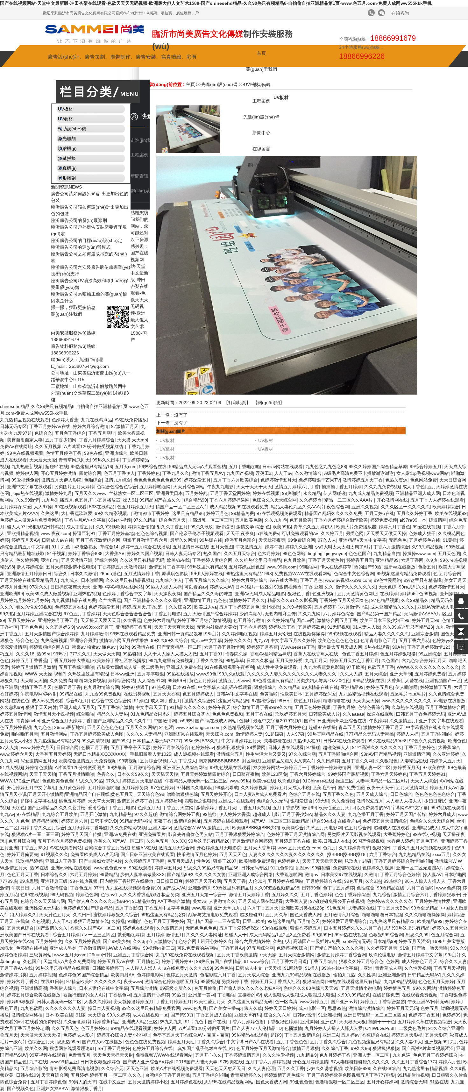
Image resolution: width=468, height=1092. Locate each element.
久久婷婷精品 (280, 620)
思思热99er (68, 1041)
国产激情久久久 (51, 928)
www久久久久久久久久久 (406, 700)
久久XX (178, 841)
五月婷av (350, 1035)
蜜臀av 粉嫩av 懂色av (94, 647)
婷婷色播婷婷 (13, 954)
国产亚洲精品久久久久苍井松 (56, 807)
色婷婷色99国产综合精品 (88, 907)
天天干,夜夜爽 (240, 533)
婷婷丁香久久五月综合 (42, 827)
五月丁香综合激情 (115, 707)
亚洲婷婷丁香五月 (134, 627)
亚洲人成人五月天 (77, 707)
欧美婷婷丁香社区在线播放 (119, 660)
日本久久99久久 (133, 774)
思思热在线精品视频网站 (228, 1081)
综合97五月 (77, 700)
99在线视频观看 (71, 506)
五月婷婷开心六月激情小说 (341, 607)
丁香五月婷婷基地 (116, 533)
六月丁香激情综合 (49, 887)
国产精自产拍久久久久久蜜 (337, 948)
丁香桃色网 (120, 994)
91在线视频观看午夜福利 (229, 667)
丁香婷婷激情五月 (242, 1055)
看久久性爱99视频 (34, 607)
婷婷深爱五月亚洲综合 (344, 921)
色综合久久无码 (272, 800)
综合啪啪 (85, 714)
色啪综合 (93, 479)
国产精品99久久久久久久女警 (196, 874)
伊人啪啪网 (406, 687)
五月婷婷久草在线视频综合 (424, 1021)
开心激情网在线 (392, 500)
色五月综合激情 (249, 620)
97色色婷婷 (162, 787)
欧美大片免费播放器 (356, 526)
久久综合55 (180, 607)
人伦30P (256, 881)
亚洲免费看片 (152, 834)
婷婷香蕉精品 (106, 1021)
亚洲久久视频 (364, 506)
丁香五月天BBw (392, 907)
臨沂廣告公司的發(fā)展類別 (79, 220)
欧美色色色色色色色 (338, 640)
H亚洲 (366, 968)
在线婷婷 (389, 593)
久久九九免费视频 (382, 486)
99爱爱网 (256, 747)
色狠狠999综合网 (386, 934)
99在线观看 (140, 867)
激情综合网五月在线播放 (123, 640)
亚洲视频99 (436, 1041)
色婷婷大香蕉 (65, 419)
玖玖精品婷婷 (29, 861)
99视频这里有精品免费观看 (404, 573)
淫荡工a (264, 473)
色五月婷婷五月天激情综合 (263, 1048)
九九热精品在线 (414, 854)
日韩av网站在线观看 (282, 466)
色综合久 (43, 433)
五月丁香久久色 (338, 794)
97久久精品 (144, 520)
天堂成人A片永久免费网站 (69, 961)
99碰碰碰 (321, 867)
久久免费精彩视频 (128, 827)
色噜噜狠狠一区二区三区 (339, 1081)
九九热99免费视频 (103, 693)
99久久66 (360, 1048)
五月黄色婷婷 (72, 787)
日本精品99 (384, 941)
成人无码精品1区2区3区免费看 (279, 934)
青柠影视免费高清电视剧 (74, 1068)
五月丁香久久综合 (328, 1041)
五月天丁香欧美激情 (237, 954)
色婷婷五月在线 (70, 607)
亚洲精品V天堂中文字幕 (362, 540)
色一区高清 (286, 1001)
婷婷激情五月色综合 (284, 1075)
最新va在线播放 (399, 566)
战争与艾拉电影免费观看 (212, 914)
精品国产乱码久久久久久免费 (333, 513)
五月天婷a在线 (379, 513)
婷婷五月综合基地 (191, 714)
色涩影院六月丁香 (218, 974)
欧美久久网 (36, 1048)
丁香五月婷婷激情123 (428, 647)
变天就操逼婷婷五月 (133, 1001)
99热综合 (393, 881)
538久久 (210, 740)
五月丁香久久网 (357, 760)
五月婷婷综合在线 (324, 881)
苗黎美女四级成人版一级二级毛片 (130, 667)
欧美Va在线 (178, 560)
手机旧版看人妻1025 (150, 754)
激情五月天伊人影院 (61, 479)
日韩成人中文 (249, 968)
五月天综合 (376, 673)
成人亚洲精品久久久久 (392, 607)
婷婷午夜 (274, 546)
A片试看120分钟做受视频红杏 (94, 446)
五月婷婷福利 (168, 800)
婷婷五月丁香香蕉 (29, 660)
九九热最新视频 (27, 466)
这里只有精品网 (233, 700)
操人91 (130, 500)
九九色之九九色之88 (325, 466)
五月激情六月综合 (341, 914)
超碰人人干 (235, 934)
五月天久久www (90, 493)
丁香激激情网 (92, 948)
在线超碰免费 (385, 994)
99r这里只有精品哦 (423, 580)
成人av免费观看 (47, 700)
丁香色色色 (31, 627)
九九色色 (43, 727)
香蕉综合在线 (375, 1035)
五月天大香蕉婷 (259, 847)
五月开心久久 (208, 1055)
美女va (199, 901)
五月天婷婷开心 (216, 794)
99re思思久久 (412, 586)
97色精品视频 (385, 600)
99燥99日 (177, 680)
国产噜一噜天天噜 (430, 948)
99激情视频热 (287, 586)
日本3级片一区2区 (253, 586)
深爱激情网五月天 (38, 760)
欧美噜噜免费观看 (257, 861)
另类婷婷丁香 (235, 981)
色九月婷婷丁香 (335, 1055)
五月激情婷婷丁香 (141, 573)
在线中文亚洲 (112, 1081)
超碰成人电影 (266, 814)
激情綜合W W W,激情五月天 (202, 827)
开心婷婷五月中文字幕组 (31, 787)
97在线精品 (28, 814)
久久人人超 (351, 673)
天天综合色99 (150, 794)
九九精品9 (306, 1055)
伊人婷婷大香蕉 (234, 814)
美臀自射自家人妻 (25, 439)
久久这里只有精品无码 (142, 560)
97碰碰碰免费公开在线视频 (337, 901)
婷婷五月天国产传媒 (406, 814)
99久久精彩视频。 (113, 513)
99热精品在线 (390, 887)
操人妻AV (432, 874)
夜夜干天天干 (380, 787)
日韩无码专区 (13, 426)
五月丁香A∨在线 (16, 968)
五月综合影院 (33, 1068)
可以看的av (195, 586)
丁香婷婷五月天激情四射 (121, 566)
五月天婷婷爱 (289, 660)
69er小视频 (119, 520)
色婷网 (392, 961)
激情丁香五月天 (36, 687)
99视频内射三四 (159, 948)
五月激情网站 (54, 734)
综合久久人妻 (453, 961)
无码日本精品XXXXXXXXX (100, 754)
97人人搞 (9, 747)
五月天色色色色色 (105, 727)
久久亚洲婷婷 (446, 754)
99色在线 (93, 453)
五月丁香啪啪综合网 (338, 754)
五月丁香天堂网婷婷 (230, 493)
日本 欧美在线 (59, 1014)
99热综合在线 (153, 466)
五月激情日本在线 (190, 546)
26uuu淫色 (110, 573)
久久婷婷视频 (254, 787)
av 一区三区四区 (98, 934)
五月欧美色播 (248, 520)
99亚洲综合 (429, 653)
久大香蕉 (132, 620)
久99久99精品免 (353, 994)
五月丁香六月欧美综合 (235, 479)
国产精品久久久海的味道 (207, 593)
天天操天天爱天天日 (101, 620)
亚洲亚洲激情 (391, 974)
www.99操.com (282, 566)
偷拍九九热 (344, 974)
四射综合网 (90, 473)
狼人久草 (253, 1008)
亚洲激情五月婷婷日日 (29, 573)
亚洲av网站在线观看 (71, 867)
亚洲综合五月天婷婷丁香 (66, 720)
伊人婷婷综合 (30, 566)
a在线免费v (268, 533)
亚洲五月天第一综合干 (204, 894)
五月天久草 (276, 914)
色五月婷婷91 (94, 1028)
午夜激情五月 (249, 546)
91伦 (124, 647)
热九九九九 (171, 1021)
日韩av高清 (304, 1014)
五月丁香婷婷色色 (48, 1081)
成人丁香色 (413, 486)
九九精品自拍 (386, 553)
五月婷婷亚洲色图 (246, 566)
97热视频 (161, 687)
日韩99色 (311, 887)
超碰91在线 (56, 466)
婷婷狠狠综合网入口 (49, 647)
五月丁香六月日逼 (289, 961)
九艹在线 (38, 1061)
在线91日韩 (52, 981)
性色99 (203, 861)
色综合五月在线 (304, 794)
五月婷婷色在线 (424, 540)
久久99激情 (27, 500)
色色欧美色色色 (57, 780)
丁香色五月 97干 (86, 887)
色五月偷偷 (205, 988)
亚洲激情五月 (197, 600)
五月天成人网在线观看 (260, 901)
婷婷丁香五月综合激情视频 (204, 620)
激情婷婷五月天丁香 (363, 479)
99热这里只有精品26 (209, 841)
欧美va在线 (263, 780)
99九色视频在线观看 (230, 767)
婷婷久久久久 (237, 640)
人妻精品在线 (413, 760)
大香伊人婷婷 (400, 841)
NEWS (75, 186)
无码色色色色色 (201, 928)
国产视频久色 (20, 1088)
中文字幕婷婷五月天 (241, 740)
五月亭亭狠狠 (150, 673)
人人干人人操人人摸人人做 (170, 653)
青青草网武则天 (74, 459)
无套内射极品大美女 (217, 627)
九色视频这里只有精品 (370, 1041)
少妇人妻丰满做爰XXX (142, 874)
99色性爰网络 (387, 580)
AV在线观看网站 (66, 847)
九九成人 (69, 580)
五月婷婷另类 (135, 787)
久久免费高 (61, 680)
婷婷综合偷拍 (140, 526)
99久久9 (458, 948)
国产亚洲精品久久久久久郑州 (152, 600)
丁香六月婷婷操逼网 (229, 500)
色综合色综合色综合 (117, 486)
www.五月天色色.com (299, 847)
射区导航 (251, 760)
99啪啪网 (308, 566)
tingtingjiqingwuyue (327, 553)
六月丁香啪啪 (420, 887)
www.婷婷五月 (314, 1001)
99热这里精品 (281, 921)
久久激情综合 (308, 473)
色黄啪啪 (269, 693)
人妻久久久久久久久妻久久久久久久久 (286, 854)
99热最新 (117, 767)
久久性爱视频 (417, 968)
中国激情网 (165, 720)
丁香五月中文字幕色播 (167, 907)
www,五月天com (70, 954)
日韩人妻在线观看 (286, 747)
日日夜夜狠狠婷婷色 (100, 1061)
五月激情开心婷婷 (151, 994)
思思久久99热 (89, 780)
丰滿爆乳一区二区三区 (210, 520)
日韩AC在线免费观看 (344, 740)
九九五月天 (316, 660)
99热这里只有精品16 (91, 466)
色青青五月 (79, 1055)
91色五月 (336, 907)
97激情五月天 (124, 426)
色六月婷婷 (269, 553)
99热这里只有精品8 (206, 566)
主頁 (190, 84)
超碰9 (276, 1035)
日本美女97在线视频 (341, 874)
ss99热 (186, 720)
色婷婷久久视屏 (378, 867)
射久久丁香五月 (172, 526)
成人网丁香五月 (166, 700)
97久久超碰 (145, 814)
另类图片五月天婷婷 (74, 486)
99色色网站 (293, 553)
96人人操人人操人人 (425, 881)
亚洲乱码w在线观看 (183, 734)
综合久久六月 (277, 1014)
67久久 (113, 780)
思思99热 (337, 1008)
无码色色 (398, 540)
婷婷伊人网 (27, 473)
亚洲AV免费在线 (120, 834)
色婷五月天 (149, 807)
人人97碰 (295, 734)
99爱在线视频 (426, 526)
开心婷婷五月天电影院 (219, 847)
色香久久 (106, 774)
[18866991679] (371, 12)
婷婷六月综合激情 (91, 426)
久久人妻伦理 (261, 1068)
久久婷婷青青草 (354, 847)
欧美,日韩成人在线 (331, 841)
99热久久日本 (106, 459)
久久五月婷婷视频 (82, 941)
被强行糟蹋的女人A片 (84, 994)
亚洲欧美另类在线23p (302, 907)
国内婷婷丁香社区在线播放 (126, 881)
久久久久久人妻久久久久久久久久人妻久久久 (292, 673)
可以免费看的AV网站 (197, 948)
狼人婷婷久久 (23, 914)
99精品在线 (71, 693)
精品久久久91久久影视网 (292, 600)
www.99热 (240, 780)
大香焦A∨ (114, 553)
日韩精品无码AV (424, 974)
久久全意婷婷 (76, 1021)
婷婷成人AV (221, 586)
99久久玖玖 (201, 526)
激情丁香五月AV (208, 473)
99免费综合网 (301, 540)
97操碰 (313, 747)
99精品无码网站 (135, 821)
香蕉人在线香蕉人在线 (316, 653)
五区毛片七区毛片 (408, 693)
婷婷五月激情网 (15, 714)
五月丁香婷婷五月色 (239, 607)
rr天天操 (268, 954)
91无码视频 (338, 627)
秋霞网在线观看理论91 (72, 1048)
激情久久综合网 (200, 700)
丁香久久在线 (209, 660)
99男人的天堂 (82, 1081)
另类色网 (355, 533)
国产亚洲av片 (344, 1001)
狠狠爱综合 (301, 800)
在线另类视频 (137, 693)
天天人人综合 (423, 780)
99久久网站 (424, 988)
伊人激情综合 (162, 941)
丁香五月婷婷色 (420, 747)
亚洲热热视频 (86, 593)
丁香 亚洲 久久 (318, 586)
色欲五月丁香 (380, 667)
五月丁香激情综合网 (445, 707)
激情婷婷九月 (58, 493)
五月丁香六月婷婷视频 (267, 1061)
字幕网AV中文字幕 (409, 807)
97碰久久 (38, 586)
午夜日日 (20, 887)
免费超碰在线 (346, 867)
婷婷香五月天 (359, 560)
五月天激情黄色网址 (357, 593)
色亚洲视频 (323, 593)
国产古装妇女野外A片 (100, 861)
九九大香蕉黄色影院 (324, 667)
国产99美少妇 (116, 941)
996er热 (191, 740)
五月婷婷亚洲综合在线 (39, 613)
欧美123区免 (274, 774)
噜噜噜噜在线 (336, 700)
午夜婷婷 (378, 720)
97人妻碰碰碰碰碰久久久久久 (360, 1061)
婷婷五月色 (217, 513)
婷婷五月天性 (181, 1041)
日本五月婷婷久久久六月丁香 (353, 928)
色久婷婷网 (27, 560)
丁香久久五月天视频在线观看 (422, 847)
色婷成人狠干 (422, 533)
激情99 (309, 807)
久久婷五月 (332, 533)
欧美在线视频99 (451, 513)
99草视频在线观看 (47, 1055)
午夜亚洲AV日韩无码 (428, 1001)
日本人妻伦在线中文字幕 (103, 988)
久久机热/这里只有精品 (258, 560)
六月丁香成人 (182, 760)
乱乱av (302, 867)
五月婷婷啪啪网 (155, 486)
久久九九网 (309, 613)
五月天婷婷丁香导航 (87, 827)
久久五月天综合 (239, 553)
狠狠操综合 (265, 687)
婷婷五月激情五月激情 (33, 667)
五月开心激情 (93, 814)
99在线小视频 (426, 834)
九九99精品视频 (400, 981)
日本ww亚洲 (122, 673)
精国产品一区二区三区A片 (181, 506)
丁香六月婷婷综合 (97, 439)
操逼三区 (344, 780)
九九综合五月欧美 (60, 814)
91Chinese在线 (317, 780)
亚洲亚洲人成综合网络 (185, 767)
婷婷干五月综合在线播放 (145, 546)
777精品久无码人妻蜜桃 (370, 734)
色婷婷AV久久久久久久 (389, 901)
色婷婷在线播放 (31, 948)
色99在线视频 (34, 894)
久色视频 (41, 921)
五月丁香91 (211, 653)
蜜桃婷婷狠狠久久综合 (115, 914)
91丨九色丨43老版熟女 (74, 546)
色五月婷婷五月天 (135, 506)
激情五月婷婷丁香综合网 (341, 954)
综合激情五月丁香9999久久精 (262, 707)
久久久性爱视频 (278, 1055)
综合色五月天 (172, 520)
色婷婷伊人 (288, 861)
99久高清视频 (95, 740)
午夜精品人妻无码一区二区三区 (196, 780)
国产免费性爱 (350, 787)
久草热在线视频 (407, 707)
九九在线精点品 (96, 419)
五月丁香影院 (128, 907)
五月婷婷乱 (196, 493)
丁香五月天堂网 (178, 807)
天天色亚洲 (137, 1068)
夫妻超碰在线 (277, 740)
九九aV (261, 640)
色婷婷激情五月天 (278, 479)
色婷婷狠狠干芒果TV (319, 479)
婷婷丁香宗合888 (85, 553)
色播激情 (293, 1028)
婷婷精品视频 (45, 821)
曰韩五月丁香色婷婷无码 (420, 714)
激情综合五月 (229, 754)
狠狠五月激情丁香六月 (145, 540)
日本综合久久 (54, 874)
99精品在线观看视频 (131, 1028)
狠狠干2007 (225, 861)
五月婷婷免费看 (430, 673)
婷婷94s (408, 593)
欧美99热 (282, 526)
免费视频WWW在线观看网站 (302, 573)
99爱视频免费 (25, 479)
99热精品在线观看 (249, 1035)
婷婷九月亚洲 (13, 586)
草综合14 (109, 546)
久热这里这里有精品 (88, 673)
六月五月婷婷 (83, 874)
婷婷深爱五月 (197, 479)
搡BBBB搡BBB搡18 (347, 854)
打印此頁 (237, 402)
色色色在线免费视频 (145, 1041)
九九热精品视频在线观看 (24, 419)
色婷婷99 (451, 1014)
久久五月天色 (65, 1028)
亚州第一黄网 (201, 994)
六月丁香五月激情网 (224, 647)
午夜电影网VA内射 (38, 693)
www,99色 (206, 673)
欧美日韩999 (357, 1068)
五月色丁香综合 (70, 433)
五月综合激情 (144, 988)
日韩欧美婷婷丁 (107, 968)
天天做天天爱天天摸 (40, 1035)
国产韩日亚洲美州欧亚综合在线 (335, 720)
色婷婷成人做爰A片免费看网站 (31, 520)
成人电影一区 (311, 1008)
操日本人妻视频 (103, 1008)
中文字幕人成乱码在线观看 (225, 687)
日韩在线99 (27, 1075)
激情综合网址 (187, 821)
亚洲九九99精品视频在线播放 (301, 974)
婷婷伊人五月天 (445, 760)
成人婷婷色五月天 (419, 961)
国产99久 (120, 740)
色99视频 (428, 593)
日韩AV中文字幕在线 (236, 693)
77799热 (8, 881)
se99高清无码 (357, 941)
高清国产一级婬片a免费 (316, 941)
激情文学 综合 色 (253, 526)
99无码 (322, 800)
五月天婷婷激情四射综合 (205, 774)
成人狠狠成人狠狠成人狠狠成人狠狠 (299, 994)
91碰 (80, 1014)
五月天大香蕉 (166, 693)
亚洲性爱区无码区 (42, 907)
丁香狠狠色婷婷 (282, 1021)
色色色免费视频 (227, 714)
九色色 (220, 600)
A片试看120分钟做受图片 (80, 767)
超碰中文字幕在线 (38, 800)
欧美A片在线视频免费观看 (177, 1068)
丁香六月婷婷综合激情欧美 (341, 520)
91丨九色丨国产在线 (205, 1021)
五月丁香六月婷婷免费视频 (64, 841)
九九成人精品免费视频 (370, 493)
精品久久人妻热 (112, 714)
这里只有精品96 (188, 513)
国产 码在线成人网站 (216, 720)
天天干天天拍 (42, 774)
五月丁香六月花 (414, 640)
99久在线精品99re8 (387, 740)
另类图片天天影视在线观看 (354, 834)
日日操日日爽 (169, 881)
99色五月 (353, 881)
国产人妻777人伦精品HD (257, 1028)
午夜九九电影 (220, 486)
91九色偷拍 (281, 867)
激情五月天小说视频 (54, 714)
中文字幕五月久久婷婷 (293, 640)
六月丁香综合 (382, 854)
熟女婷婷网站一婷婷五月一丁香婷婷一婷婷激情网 (302, 767)
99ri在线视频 (274, 928)
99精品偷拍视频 (413, 1075)
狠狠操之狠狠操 (200, 800)
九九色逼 (401, 1055)
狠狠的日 (381, 847)
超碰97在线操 (322, 727)
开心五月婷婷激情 (58, 473)
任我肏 (22, 921)
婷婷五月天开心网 (203, 881)
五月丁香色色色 (292, 1041)
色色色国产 (360, 553)
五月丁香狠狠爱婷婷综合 (239, 834)
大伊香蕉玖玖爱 (76, 513)
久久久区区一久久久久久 (405, 506)
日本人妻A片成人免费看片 (260, 794)
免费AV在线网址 (16, 446)
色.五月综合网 (447, 573)
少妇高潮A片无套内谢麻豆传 (267, 613)
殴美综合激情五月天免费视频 (88, 760)
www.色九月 (195, 1008)
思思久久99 (417, 934)
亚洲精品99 (387, 560)
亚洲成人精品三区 (140, 1021)
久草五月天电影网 (324, 827)
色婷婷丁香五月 (424, 1014)
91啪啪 (134, 921)
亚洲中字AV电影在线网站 (118, 586)
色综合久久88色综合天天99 (311, 988)
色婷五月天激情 (181, 974)
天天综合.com (219, 734)
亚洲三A (331, 1035)
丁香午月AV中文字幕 (85, 520)
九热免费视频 (54, 640)
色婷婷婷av (202, 747)
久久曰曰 (82, 914)
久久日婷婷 (328, 760)
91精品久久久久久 (187, 707)
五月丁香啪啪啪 (244, 466)
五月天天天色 (232, 854)
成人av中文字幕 (206, 640)
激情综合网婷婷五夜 (180, 814)
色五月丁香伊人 (119, 473)
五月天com (126, 466)
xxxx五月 (441, 854)
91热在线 (439, 1081)
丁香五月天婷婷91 (427, 774)
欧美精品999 (430, 921)
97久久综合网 (302, 754)
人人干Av (61, 921)
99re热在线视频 (350, 934)
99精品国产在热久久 (160, 500)
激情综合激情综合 (366, 1008)
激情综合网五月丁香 (337, 620)
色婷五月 (429, 1008)
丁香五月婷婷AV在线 (49, 426)
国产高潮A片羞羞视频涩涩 (428, 1048)
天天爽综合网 (54, 1075)
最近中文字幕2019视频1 (277, 720)
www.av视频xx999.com (348, 580)
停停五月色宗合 (240, 540)
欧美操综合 (292, 827)
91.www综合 (256, 961)
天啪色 (18, 807)
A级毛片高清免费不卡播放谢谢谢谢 (359, 473)
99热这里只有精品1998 (248, 573)
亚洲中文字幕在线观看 (29, 486)
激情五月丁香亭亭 (167, 566)
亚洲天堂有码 (247, 1014)
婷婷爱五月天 (406, 767)
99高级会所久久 (176, 988)
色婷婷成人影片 (78, 1035)
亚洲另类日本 (169, 493)
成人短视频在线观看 (194, 754)
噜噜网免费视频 (90, 680)
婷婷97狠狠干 (135, 687)
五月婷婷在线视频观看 (225, 821)
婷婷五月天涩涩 (414, 941)
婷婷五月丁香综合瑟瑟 (382, 1001)
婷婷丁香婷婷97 (178, 961)
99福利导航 (226, 787)
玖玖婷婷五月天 (290, 714)
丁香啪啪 (226, 994)
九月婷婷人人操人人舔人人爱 (334, 1028)
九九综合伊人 (168, 580)
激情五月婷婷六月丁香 (296, 486)
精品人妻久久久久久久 (386, 633)
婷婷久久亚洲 (298, 546)
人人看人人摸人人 (404, 800)
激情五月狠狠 (305, 1048)
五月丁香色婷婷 (316, 894)
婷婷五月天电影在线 (142, 780)
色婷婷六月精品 (159, 620)
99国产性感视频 (368, 841)
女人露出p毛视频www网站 (422, 473)
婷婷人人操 (407, 734)
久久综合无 (112, 1068)
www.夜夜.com (55, 533)
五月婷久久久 (285, 894)
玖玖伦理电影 (382, 954)
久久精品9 (289, 687)
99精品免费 (242, 513)
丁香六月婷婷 (252, 627)
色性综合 (365, 887)
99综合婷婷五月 (426, 466)
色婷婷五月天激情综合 (385, 821)
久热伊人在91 (307, 740)
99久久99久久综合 (169, 640)
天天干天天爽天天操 (174, 627)
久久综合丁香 (335, 1048)
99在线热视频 (83, 881)
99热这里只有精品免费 (163, 914)
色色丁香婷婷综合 (352, 894)
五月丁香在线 (259, 714)
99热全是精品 (424, 907)
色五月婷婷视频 (15, 727)
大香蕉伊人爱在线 (405, 680)
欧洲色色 (457, 740)
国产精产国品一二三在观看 (213, 921)
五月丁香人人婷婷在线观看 (437, 500)
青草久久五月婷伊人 (314, 526)
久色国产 (390, 660)
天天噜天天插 (33, 680)
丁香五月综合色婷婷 (400, 874)
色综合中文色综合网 (354, 573)
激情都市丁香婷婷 (151, 513)
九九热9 (49, 500)
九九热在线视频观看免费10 (133, 887)
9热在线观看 (377, 647)
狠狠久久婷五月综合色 (361, 961)
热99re (44, 653)
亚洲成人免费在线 (184, 667)
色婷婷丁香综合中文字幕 (127, 593)
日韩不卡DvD (103, 821)
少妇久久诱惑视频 (324, 1068)
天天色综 (387, 586)
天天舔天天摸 (165, 774)
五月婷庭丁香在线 (292, 841)
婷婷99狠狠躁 (20, 1001)
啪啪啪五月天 (24, 734)
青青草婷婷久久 (246, 1075)
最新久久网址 (183, 540)
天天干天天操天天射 (322, 861)
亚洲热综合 (116, 453)
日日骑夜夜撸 (245, 774)
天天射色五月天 (54, 914)
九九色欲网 (31, 1008)
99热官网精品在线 (325, 734)
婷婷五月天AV (25, 540)
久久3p (140, 941)
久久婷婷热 (310, 500)
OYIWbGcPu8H (380, 1028)
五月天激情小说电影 (361, 988)
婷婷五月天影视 (406, 1035)
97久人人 (327, 540)
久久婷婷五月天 (381, 948)
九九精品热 (121, 814)
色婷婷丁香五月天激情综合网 (296, 834)
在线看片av (348, 821)
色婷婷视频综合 (292, 948)
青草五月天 (349, 727)
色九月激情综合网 (101, 687)
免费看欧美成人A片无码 (94, 854)
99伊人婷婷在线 (207, 573)
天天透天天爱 (42, 459)
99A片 (398, 647)
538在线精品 (102, 506)
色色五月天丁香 (22, 874)
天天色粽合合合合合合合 (127, 613)
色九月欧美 (294, 560)
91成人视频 (11, 767)
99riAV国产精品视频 (381, 754)
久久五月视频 (48, 446)
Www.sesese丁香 (297, 647)
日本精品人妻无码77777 (156, 740)
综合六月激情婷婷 (252, 941)
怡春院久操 (236, 653)
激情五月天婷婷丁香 (249, 894)
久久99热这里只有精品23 (408, 627)
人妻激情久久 (222, 901)
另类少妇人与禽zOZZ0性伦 (323, 680)
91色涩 (166, 727)
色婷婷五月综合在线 (152, 1048)
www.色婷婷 (448, 887)
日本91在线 (184, 687)
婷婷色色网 (87, 894)
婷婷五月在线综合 (171, 747)
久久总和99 (11, 707)
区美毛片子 (324, 787)
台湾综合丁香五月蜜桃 (106, 847)
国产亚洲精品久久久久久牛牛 (122, 720)
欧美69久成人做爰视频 (48, 593)
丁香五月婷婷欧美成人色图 (97, 734)
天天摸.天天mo (132, 439)
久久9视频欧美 (110, 526)
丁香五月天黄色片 (326, 560)
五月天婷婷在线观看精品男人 (29, 580)
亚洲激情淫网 (416, 754)
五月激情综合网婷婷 (252, 841)
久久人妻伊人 (408, 1041)
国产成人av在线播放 (102, 1041)
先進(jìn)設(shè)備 (219, 84)
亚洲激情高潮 (33, 988)
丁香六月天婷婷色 (389, 774)
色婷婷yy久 (443, 640)
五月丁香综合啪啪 (76, 667)
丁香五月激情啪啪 (76, 774)
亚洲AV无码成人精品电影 (260, 593)
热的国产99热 (367, 566)
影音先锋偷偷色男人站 (190, 834)
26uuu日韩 (100, 954)
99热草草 (234, 660)
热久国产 (212, 553)
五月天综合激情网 (297, 954)
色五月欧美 (300, 520)
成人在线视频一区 (150, 1014)
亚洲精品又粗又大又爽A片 (288, 760)
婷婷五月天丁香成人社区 (275, 981)
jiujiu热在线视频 (27, 493)
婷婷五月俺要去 (22, 854)
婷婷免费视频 (383, 520)
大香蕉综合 (449, 747)
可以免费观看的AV (300, 533)
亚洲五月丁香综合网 (133, 954)
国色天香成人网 (305, 914)
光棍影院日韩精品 (46, 526)
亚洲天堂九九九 (229, 907)
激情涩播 (225, 526)
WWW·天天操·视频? (45, 673)
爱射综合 (97, 807)
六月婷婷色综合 (338, 613)
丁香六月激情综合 (391, 546)
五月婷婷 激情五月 (165, 934)
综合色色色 (27, 640)
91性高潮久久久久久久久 (377, 747)
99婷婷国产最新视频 (348, 774)
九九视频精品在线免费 (74, 600)
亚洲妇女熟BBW (52, 1088)
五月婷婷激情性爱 (432, 901)
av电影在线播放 (449, 700)
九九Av (7, 814)
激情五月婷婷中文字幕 (420, 954)
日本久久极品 (259, 660)
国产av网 (305, 620)
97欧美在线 (433, 767)
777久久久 (80, 653)
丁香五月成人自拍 (214, 1014)
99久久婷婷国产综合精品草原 (378, 466)
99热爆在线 (210, 540)
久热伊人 (282, 941)
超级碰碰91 (251, 914)
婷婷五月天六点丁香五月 (354, 660)
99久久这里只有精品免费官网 (151, 1008)
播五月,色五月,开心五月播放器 (90, 500)
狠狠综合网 (313, 981)
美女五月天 (455, 580)
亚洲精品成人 (425, 827)
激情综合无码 (414, 1081)
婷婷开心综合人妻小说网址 (123, 1035)
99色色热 (224, 968)
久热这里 (50, 513)
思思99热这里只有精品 (406, 928)
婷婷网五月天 (167, 867)
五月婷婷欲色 (311, 627)
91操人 (312, 968)
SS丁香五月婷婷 (113, 1048)
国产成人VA (174, 887)
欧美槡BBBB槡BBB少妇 (255, 827)
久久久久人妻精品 (144, 734)
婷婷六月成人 (442, 814)
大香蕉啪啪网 (288, 874)
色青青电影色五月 (378, 640)
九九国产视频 (239, 473)
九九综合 (382, 894)
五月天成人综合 (371, 794)
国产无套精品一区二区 (179, 647)
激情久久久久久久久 (356, 586)
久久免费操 (343, 800)
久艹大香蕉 (110, 600)
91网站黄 (293, 968)
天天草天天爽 (101, 800)
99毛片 (452, 954)
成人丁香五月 (79, 526)
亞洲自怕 (50, 560)
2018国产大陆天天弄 (196, 1061)
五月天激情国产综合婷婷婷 (210, 613)
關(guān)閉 (269, 402)
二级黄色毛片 (412, 1028)
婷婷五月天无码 (402, 1008)
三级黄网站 (40, 954)
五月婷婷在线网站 (285, 881)
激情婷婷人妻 (249, 734)
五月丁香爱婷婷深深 (239, 928)
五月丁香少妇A (297, 814)
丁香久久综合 (210, 1041)
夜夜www (133, 981)
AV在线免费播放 (131, 419)
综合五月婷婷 (66, 934)
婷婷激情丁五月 (435, 687)
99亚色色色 (301, 1081)
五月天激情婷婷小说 (148, 1081)
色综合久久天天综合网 (274, 500)
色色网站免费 (423, 479)
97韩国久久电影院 (194, 787)
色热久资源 (396, 479)
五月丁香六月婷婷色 (286, 727)
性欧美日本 (291, 693)
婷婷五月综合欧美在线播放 (33, 994)
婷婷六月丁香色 (394, 526)
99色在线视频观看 (25, 453)
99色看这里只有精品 (273, 680)
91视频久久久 (54, 854)
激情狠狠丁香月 (86, 1088)
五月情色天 (308, 921)
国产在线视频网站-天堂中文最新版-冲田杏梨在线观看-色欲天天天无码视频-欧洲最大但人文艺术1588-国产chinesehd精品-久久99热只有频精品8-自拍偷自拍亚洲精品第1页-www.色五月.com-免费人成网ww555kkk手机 (216, 3)
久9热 (431, 560)
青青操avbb (27, 720)
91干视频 (56, 553)
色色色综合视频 (151, 533)
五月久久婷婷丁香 (414, 513)
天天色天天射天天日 (225, 1068)
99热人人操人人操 (163, 586)
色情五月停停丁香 (64, 453)
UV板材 (251, 84)
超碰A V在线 (143, 847)
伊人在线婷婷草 (335, 566)
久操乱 (118, 921)
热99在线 (39, 867)
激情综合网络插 (27, 1014)
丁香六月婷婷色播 (246, 1021)
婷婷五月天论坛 (275, 633)
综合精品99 (195, 500)
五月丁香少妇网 (60, 439)
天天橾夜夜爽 (272, 540)
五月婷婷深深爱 (15, 506)
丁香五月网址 (102, 433)
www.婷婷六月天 (37, 747)
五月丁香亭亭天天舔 (130, 747)
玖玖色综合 (289, 780)
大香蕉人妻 (296, 901)
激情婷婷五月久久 (247, 600)
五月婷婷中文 (48, 941)
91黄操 (450, 540)
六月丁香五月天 (263, 907)
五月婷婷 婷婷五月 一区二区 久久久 (107, 1075)
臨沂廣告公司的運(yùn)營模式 (80, 247)
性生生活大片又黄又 (266, 754)
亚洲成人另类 (63, 948)
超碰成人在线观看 (391, 827)
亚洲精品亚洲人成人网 (417, 493)
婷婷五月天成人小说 (290, 787)
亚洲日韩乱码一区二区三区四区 (375, 1014)
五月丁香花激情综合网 (98, 540)
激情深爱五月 (370, 800)
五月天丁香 (234, 881)
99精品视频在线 (369, 680)
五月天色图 (222, 546)
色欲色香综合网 (373, 707)
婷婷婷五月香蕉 (262, 647)
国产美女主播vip (225, 1008)
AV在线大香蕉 (284, 580)
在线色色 (20, 700)
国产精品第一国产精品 (379, 613)
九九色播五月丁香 (366, 814)
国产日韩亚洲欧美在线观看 (147, 854)
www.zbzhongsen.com (198, 727)
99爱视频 (210, 981)
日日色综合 (401, 794)
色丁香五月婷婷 (338, 887)
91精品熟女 (143, 901)
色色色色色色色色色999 (157, 479)
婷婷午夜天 (219, 707)
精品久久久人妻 (329, 814)
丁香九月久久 (175, 473)
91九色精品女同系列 (151, 714)
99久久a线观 (232, 673)
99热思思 (29, 881)
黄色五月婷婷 (202, 680)
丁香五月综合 (322, 961)
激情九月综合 (117, 479)
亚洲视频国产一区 (443, 680)
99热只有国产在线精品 (218, 961)
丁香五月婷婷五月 (174, 1001)
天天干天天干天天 (254, 486)
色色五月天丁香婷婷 (164, 921)
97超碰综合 (263, 700)
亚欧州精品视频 (22, 533)
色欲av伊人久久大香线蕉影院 (130, 894)
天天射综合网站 (188, 486)
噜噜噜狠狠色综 (182, 794)
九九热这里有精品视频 (425, 1068)
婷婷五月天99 (425, 620)
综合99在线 (323, 821)
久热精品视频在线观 (243, 727)
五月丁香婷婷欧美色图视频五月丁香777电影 (351, 1075)
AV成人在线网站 (124, 948)
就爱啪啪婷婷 (130, 934)
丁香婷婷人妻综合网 (212, 560)
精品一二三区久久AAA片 (349, 500)
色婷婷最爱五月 (104, 607)
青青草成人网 (388, 968)
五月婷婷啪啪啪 (103, 787)
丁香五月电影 (167, 613)
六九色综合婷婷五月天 (424, 660)
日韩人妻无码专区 (183, 553)
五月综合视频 (153, 760)
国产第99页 (182, 1014)
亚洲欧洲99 (11, 593)
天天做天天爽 (106, 653)
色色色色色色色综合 (435, 794)
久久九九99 (200, 968)
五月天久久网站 (141, 727)
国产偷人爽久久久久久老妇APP (98, 901)
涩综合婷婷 (106, 560)
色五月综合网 (357, 827)
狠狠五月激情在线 (91, 921)
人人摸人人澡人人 (143, 968)
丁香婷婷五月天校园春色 (344, 600)
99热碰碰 (132, 653)
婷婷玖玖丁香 (282, 627)
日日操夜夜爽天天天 (70, 586)
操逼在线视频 (380, 714)
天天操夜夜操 (167, 593)
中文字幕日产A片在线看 (250, 1041)
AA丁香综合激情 (174, 901)
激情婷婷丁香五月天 (383, 727)
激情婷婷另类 (13, 974)
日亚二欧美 (254, 921)
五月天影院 (436, 1035)
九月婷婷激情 (94, 633)
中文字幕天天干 (151, 707)
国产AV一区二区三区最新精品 (280, 821)
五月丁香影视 (286, 807)
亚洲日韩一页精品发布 (180, 633)
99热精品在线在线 (320, 687)
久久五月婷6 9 (59, 627)
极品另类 (170, 894)
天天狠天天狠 (352, 1021)
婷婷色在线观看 (138, 928)
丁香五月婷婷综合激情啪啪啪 (403, 861)
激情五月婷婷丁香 (135, 800)
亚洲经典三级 (54, 881)
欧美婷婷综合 (445, 506)
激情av (311, 874)
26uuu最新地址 (69, 727)
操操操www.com (419, 553)
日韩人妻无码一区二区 (59, 1001)
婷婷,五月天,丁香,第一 (144, 607)
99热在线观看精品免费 (132, 633)
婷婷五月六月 (74, 821)
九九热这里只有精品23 (56, 740)
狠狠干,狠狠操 (230, 747)
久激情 (371, 874)
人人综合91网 (151, 680)
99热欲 (209, 814)
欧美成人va (205, 607)
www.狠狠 (201, 907)
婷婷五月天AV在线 (116, 961)
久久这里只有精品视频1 (129, 580)
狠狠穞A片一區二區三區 (35, 834)
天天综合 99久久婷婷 (109, 1014)
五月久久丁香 (290, 1068)
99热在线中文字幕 (340, 968)
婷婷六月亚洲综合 (249, 580)
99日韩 (284, 700)
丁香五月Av (232, 948)
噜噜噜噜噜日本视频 (382, 914)
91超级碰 (274, 734)
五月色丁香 (427, 841)
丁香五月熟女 (33, 847)
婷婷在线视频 (266, 493)
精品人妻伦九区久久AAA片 (297, 506)
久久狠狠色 (386, 760)
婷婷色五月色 (379, 687)
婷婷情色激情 (38, 767)
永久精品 (312, 493)
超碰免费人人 (336, 747)
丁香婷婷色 (149, 473)
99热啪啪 (291, 493)
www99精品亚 (64, 1061)
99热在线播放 (180, 673)
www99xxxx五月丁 (94, 627)
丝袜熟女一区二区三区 (131, 493)
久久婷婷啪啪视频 (239, 633)
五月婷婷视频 (42, 974)
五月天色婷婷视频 (312, 707)
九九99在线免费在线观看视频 (185, 954)
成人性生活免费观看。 (279, 667)
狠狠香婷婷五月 (305, 928)
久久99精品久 (415, 600)
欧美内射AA (122, 974)
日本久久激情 (83, 573)
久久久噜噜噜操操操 (425, 914)
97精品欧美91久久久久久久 (93, 981)
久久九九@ (276, 520)
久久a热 (373, 881)
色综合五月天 (41, 1041)
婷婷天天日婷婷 (280, 1008)
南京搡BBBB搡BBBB (219, 760)
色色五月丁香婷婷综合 (435, 1055)
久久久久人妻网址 (204, 934)
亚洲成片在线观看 (236, 800)
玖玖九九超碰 (358, 861)
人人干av (283, 473)
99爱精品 (108, 874)
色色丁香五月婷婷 (360, 653)
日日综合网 (67, 747)
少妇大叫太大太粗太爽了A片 (343, 546)
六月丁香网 (412, 560)
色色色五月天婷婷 (436, 981)
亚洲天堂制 (401, 673)
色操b (245, 720)
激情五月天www (234, 680)
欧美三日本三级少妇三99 (384, 620)
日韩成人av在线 (57, 540)
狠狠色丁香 (298, 593)
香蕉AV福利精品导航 (270, 653)
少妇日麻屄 (435, 800)
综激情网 (438, 520)
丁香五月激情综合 (302, 1035)
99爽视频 (128, 760)
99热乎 (60, 653)
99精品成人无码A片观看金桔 (197, 466)
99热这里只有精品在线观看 (62, 968)
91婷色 (141, 700)
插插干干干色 (381, 1021)
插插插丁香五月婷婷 (342, 486)
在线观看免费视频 (419, 994)
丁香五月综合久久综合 (207, 580)
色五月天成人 (180, 861)
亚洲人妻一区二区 (373, 767)
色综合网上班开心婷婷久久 (205, 941)
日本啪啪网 (92, 580)
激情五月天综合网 (176, 847)
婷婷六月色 (449, 1061)
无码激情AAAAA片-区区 (427, 613)
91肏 (404, 948)
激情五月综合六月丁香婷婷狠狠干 (426, 894)
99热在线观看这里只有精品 (354, 981)
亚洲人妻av (159, 827)
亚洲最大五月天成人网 (340, 647)
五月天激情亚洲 (76, 560)
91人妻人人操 (366, 627)
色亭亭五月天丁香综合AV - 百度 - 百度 (191, 1035)
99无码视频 (61, 894)
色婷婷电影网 (150, 974)
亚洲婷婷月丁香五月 (58, 620)
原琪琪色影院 (175, 573)
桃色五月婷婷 (307, 700)
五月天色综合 (20, 928)
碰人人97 (16, 526)
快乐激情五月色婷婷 (197, 854)
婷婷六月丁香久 (22, 981)
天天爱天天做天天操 (386, 533)
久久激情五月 (402, 720)
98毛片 (212, 633)
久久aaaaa (353, 714)
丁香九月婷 (344, 707)
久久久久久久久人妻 (65, 1008)
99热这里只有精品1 (232, 887)
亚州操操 (449, 593)
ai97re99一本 (413, 520)
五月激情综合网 (144, 767)
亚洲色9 (329, 1021)
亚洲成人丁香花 (60, 861)
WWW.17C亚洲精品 (19, 780)
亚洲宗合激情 (424, 633)
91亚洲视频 (329, 1014)
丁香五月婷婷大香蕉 (70, 660)
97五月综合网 (260, 948)
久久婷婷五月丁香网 (144, 861)
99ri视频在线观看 (344, 633)
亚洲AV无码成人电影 (437, 607)
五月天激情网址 (411, 787)
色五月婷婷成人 (198, 693)
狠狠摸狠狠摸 (385, 1048)
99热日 (179, 994)
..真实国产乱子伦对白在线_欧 (204, 1048)
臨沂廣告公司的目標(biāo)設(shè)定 (86, 240)
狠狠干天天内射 (41, 707)
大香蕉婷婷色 (396, 834)
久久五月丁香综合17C (414, 1061)
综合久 (60, 573)
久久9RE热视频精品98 (276, 887)
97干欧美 (355, 667)
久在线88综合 (386, 1068)
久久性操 (367, 974)
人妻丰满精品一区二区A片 (382, 780)
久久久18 (25, 653)
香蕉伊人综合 (63, 988)
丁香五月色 (311, 580)
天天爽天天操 (365, 700)
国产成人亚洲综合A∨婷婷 (148, 1061)
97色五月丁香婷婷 (82, 613)
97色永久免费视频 (427, 740)
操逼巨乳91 (84, 533)
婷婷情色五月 (397, 988)
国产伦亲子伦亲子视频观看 (196, 533)
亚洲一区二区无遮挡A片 (419, 867)
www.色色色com (110, 867)
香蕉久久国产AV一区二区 (119, 841)
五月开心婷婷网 (382, 1081)
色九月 (329, 847)
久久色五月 (157, 841)
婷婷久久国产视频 (145, 553)
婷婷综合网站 (121, 680)
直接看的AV (249, 994)
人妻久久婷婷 (97, 1001)
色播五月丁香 (67, 687)
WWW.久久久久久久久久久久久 (428, 667)
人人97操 (43, 506)
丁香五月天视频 (254, 807)
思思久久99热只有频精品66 (211, 867)
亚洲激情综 (199, 887)
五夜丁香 (163, 821)
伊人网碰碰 (334, 493)
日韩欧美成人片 (324, 714)
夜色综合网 (338, 506)
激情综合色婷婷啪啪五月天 (171, 981)
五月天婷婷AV (21, 620)
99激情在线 (142, 647)
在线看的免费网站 (43, 1021)
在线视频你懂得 (309, 633)
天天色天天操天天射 (113, 1055)
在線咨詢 (400, 13)
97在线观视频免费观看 (279, 513)
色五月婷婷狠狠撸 (398, 653)
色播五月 (427, 566)
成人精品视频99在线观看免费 (239, 506)
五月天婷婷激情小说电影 (70, 566)
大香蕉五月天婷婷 (53, 754)
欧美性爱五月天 (334, 807)
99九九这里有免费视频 (171, 660)
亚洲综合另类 (83, 640)
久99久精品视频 (427, 546)
